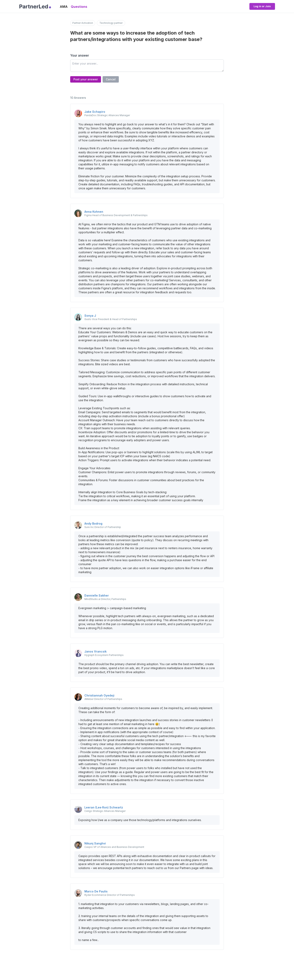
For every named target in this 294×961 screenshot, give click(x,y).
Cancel (111, 79)
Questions (79, 7)
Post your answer (85, 79)
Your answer (79, 55)
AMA (64, 7)
